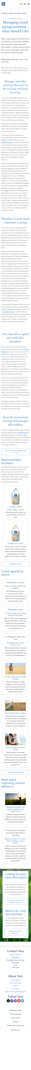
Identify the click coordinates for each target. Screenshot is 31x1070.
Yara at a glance (16, 980)
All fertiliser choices (15, 564)
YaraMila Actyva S (7, 142)
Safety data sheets (16, 1010)
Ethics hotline (15, 1018)
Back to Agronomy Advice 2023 (15, 13)
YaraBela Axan (22, 432)
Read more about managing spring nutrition (15, 451)
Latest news (15, 989)
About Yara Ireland (15, 983)
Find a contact (15, 955)
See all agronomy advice (15, 772)
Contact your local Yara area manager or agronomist (15, 901)
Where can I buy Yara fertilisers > (15, 932)
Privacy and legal (15, 1014)
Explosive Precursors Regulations (15, 991)
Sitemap (15, 1021)
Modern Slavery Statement (15, 1025)
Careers (15, 986)
